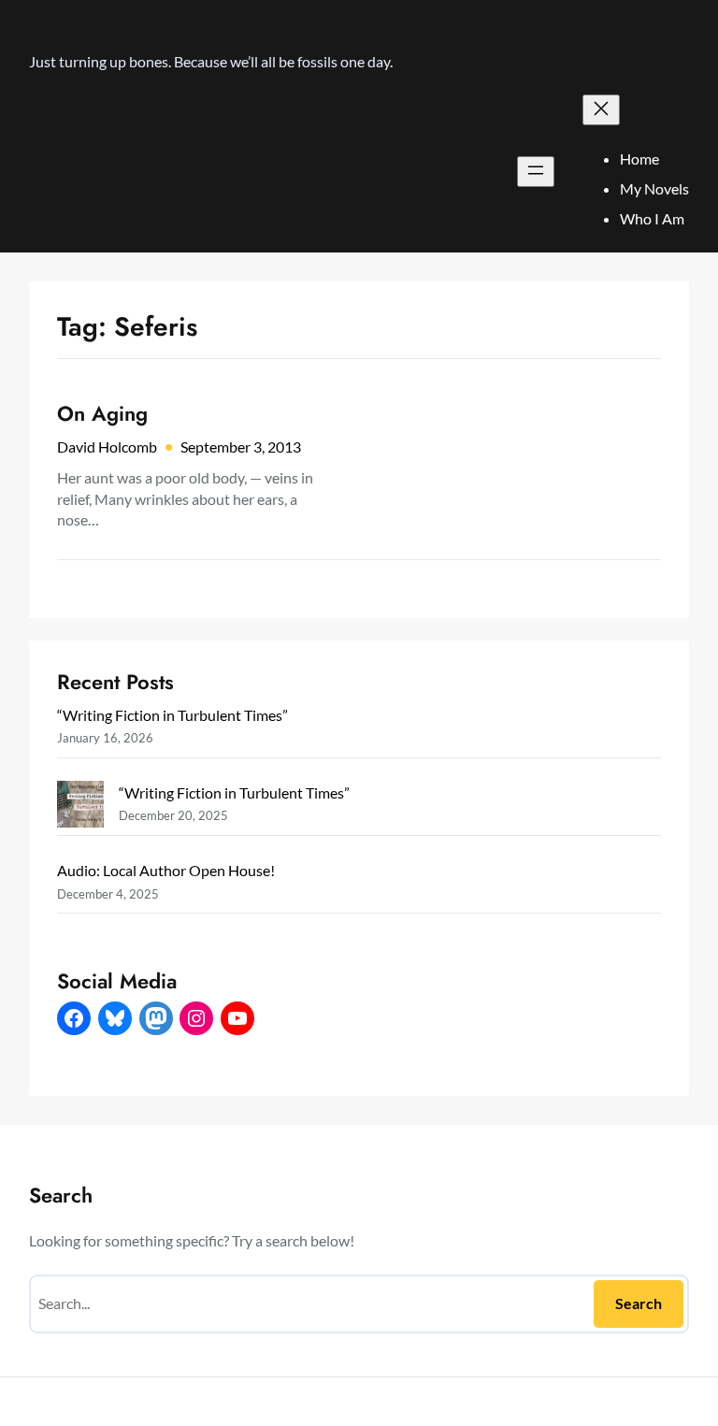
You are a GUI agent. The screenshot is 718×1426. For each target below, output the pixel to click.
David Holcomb (107, 446)
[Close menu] (601, 109)
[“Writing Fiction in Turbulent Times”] (80, 807)
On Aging (102, 413)
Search (638, 1303)
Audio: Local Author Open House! (166, 870)
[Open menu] (535, 171)
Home (639, 158)
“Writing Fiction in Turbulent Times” (172, 715)
